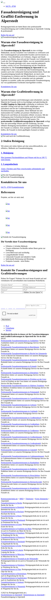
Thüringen (29, 499)
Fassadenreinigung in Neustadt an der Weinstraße (19, 559)
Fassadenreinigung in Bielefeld (12, 507)
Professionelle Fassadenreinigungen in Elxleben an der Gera (23, 379)
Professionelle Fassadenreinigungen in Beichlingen (20, 347)
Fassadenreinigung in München (12, 554)
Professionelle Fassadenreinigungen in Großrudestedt (21, 443)
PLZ (7, 326)
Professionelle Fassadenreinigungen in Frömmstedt (20, 392)
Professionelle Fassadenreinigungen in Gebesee (18, 405)
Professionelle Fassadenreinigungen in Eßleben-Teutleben (22, 386)
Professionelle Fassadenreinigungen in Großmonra (20, 431)
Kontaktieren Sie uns (9, 87)
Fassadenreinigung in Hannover (13, 537)
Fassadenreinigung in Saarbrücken (14, 578)
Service (8, 330)
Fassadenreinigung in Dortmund (13, 520)
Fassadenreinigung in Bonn (11, 516)
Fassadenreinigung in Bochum (12, 512)
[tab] (25, 156)
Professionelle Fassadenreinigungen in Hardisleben (20, 463)
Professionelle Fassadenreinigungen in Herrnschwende (21, 482)
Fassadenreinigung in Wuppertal (13, 586)
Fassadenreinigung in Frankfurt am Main (16, 529)
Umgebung (10, 328)
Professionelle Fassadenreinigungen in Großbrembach (21, 418)
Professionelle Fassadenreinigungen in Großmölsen (20, 424)
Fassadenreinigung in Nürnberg (13, 565)
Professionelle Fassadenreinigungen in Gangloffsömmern (22, 398)
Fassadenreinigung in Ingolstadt (13, 542)
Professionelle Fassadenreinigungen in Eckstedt (18, 366)
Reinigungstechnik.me (9, 499)
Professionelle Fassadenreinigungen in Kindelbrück (20, 488)
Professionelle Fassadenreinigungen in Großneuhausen (21, 437)
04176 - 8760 (11, 6)
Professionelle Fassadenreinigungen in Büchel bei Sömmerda (24, 353)
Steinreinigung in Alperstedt (33, 595)
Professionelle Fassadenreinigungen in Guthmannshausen (22, 456)
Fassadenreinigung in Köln (11, 546)
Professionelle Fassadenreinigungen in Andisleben (19, 341)
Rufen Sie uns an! (7, 35)
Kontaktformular (18, 187)
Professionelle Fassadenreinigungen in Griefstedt (19, 411)
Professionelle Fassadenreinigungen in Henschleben (20, 475)
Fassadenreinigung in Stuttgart (12, 582)
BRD (22, 499)
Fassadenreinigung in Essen (11, 524)
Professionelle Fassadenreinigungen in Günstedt (19, 450)
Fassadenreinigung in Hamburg (12, 533)
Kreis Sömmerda (41, 499)
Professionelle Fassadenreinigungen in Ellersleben (19, 373)
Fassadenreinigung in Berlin (11, 503)
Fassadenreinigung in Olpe (11, 569)
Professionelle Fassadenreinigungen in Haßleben (19, 469)
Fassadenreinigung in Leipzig (12, 550)
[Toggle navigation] (4, 2)
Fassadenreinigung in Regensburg (13, 574)
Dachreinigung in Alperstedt (11, 595)
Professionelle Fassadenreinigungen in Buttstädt (19, 360)
